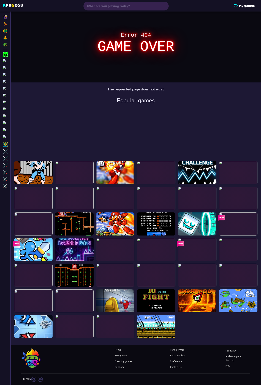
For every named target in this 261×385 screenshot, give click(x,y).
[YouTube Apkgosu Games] (40, 379)
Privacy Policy (177, 355)
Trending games (123, 361)
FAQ (227, 366)
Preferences (177, 361)
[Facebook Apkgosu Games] (34, 379)
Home (118, 349)
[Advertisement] (135, 133)
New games (121, 355)
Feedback (230, 350)
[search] (163, 6)
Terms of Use (177, 349)
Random (119, 367)
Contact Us (176, 367)
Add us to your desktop (233, 358)
